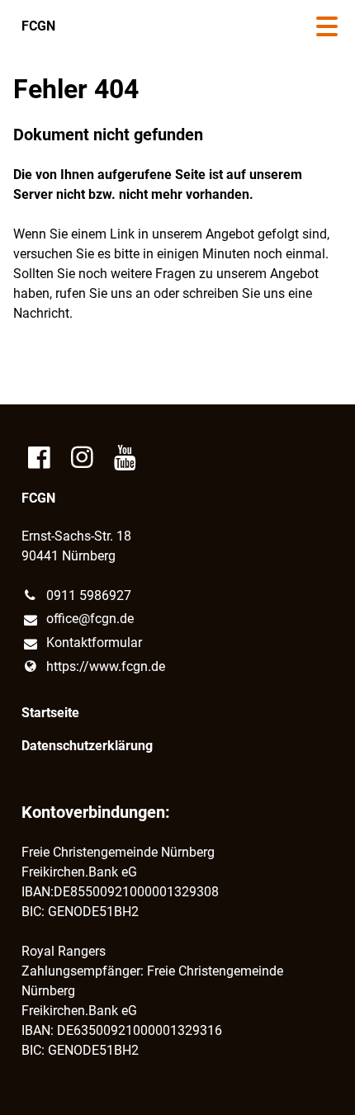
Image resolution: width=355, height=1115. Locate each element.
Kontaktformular (94, 642)
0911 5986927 (88, 595)
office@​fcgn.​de (90, 618)
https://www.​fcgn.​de (105, 666)
